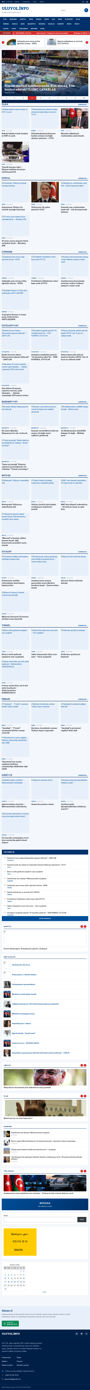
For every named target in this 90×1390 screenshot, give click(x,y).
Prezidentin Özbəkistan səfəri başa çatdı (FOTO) (26, 899)
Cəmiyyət (23, 19)
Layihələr (16, 2)
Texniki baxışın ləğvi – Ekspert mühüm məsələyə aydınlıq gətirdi (13, 169)
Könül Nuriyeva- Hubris (21, 1024)
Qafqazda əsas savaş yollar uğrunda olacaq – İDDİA (27, 885)
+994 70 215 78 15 (12, 1375)
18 (8, 1282)
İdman (60, 19)
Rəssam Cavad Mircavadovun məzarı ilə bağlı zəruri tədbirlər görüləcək (44, 433)
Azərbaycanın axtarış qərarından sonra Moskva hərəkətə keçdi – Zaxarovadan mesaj (45, 584)
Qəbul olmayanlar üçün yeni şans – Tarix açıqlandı (26, 906)
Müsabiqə (42, 24)
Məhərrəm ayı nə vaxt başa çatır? (18, 1118)
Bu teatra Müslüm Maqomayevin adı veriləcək (14, 432)
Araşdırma (13, 19)
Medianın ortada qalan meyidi (24, 994)
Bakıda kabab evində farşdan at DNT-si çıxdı (15, 134)
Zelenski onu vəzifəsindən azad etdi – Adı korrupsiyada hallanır (74, 209)
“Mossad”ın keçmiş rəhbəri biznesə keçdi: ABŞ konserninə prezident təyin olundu (14, 541)
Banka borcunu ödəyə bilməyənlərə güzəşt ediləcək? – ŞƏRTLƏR (30, 42)
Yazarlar (51, 24)
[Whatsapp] (86, 1334)
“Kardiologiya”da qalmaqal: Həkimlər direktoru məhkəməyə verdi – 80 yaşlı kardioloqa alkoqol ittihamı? (46, 1158)
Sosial (42, 28)
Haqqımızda (26, 2)
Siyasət (77, 24)
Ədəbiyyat (60, 24)
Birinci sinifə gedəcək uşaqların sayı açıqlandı (25, 872)
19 (12, 1282)
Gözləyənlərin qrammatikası (23, 984)
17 (5, 1282)
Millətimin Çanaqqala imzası (23, 1014)
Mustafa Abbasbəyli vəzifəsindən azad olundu (72, 134)
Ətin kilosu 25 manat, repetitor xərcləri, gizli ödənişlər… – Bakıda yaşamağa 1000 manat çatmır (15, 392)
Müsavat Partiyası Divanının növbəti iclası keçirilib (15, 617)
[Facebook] (83, 2)
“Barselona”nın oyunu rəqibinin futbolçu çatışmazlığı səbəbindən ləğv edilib (15, 765)
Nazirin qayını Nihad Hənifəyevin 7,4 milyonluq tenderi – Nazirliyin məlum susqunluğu (43, 1141)
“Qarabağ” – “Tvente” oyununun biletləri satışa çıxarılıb (13, 730)
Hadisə (46, 19)
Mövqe (69, 24)
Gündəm (38, 19)
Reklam (42, 2)
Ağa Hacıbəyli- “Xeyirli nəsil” (24, 1033)
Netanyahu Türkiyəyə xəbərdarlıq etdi (12, 505)
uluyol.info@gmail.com (12, 1379)
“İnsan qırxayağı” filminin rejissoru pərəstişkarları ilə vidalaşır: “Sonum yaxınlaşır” (15, 466)
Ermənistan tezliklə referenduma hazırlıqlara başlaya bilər (13, 582)
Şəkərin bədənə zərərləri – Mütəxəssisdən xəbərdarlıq (14, 805)
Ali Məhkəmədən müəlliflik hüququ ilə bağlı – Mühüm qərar (73, 433)
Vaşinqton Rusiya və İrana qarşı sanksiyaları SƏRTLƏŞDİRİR (14, 316)
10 (84, 98)
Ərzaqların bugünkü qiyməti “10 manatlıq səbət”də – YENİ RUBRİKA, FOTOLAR (36, 913)
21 (18, 1282)
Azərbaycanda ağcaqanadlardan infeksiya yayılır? (73, 806)
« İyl (44, 1292)
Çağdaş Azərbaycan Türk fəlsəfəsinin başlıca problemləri (35, 1004)
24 (5, 1285)
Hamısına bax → (83, 104)
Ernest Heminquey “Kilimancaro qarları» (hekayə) (25, 949)
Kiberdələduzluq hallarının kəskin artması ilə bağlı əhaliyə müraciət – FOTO (43, 135)
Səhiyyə (6, 28)
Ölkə (5, 19)
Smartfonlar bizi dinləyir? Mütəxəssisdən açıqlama (26, 878)
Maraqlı (15, 24)
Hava (53, 19)
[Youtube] (87, 2)
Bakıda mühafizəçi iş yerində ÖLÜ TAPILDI (23, 892)
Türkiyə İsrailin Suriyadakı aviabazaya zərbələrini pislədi (43, 506)
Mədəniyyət (32, 24)
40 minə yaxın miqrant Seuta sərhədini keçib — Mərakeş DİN (15, 243)
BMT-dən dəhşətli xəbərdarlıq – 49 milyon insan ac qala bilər (74, 506)
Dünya (31, 19)
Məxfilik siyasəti (23, 1365)
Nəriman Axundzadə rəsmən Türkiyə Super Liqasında (44, 729)
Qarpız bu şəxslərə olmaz (42, 804)
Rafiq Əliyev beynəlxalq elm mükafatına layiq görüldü (27, 1087)
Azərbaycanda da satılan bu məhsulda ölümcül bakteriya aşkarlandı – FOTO (69, 42)
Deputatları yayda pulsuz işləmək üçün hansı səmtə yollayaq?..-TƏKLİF (40, 1053)
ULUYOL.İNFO (15, 8)
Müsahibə (34, 28)
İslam (78, 19)
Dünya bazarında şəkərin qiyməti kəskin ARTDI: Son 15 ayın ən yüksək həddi (74, 357)
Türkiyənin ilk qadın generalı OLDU (40, 208)
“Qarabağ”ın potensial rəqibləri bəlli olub (71, 729)
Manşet (8, 81)
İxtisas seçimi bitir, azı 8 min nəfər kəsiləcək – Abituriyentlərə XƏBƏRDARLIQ (15, 689)
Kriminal (6, 24)
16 (24, 1278)
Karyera (19, 1361)
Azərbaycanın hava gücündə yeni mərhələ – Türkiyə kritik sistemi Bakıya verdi (44, 87)
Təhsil (13, 28)
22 (21, 1282)
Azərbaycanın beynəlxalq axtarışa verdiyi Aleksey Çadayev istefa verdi (72, 283)
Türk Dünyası (23, 28)
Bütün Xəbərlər (45, 918)
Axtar (6, 1216)
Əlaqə (34, 2)
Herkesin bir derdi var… (22, 965)
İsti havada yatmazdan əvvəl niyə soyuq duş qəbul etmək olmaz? (15, 840)
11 (8, 1278)
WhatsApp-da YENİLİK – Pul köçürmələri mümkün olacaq (40, 33)
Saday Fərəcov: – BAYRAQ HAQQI (25, 1043)
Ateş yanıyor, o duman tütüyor (24, 975)
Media (23, 24)
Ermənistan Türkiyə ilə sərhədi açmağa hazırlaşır (13, 208)
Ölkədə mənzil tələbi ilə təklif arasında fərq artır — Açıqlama (33, 1149)
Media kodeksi (7, 1365)
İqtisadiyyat (69, 19)
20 (15, 1282)
